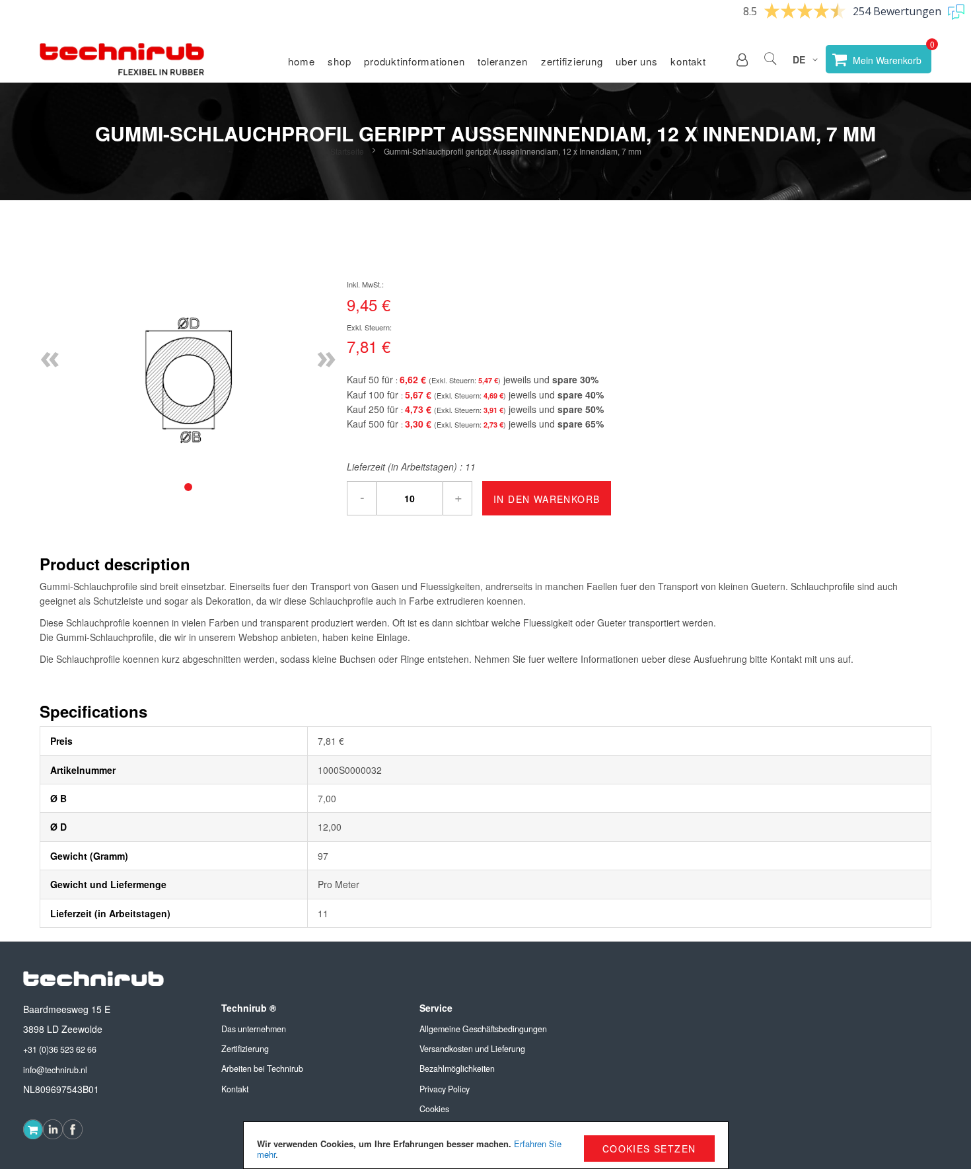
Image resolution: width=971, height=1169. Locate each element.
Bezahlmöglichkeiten (457, 1069)
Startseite (347, 151)
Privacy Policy (444, 1089)
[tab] (188, 487)
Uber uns (636, 61)
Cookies (434, 1109)
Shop (339, 61)
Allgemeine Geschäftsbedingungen (483, 1029)
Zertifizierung (572, 61)
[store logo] (122, 59)
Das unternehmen (253, 1029)
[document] (486, 1145)
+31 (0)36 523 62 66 (59, 1049)
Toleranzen (503, 61)
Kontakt (687, 61)
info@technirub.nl (55, 1070)
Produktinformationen (414, 61)
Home (301, 61)
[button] (742, 59)
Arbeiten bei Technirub (262, 1069)
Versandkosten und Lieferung (472, 1049)
